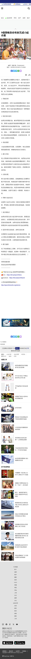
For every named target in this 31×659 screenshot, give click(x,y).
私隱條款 (24, 651)
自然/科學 (15, 603)
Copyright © (5, 652)
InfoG (15, 582)
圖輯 (15, 616)
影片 (15, 569)
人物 (15, 592)
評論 (15, 590)
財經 (15, 579)
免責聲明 (18, 651)
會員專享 (9, 18)
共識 (15, 356)
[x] (13, 624)
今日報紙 (15, 567)
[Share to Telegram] (16, 71)
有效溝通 (16, 354)
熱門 (19, 18)
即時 (15, 18)
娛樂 (15, 613)
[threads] (10, 624)
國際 (15, 577)
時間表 (23, 354)
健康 (15, 598)
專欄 (15, 585)
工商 (15, 618)
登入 (17, 348)
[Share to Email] (21, 71)
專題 (15, 587)
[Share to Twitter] (14, 71)
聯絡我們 (11, 651)
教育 (15, 611)
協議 (10, 356)
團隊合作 (3, 356)
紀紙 (15, 605)
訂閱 (27, 348)
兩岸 (28, 18)
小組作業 (8, 354)
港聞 (24, 18)
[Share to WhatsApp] (18, 71)
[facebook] (6, 624)
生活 (15, 595)
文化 (15, 600)
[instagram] (3, 624)
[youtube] (17, 624)
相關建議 (4, 651)
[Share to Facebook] (12, 71)
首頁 (2, 18)
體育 (15, 608)
